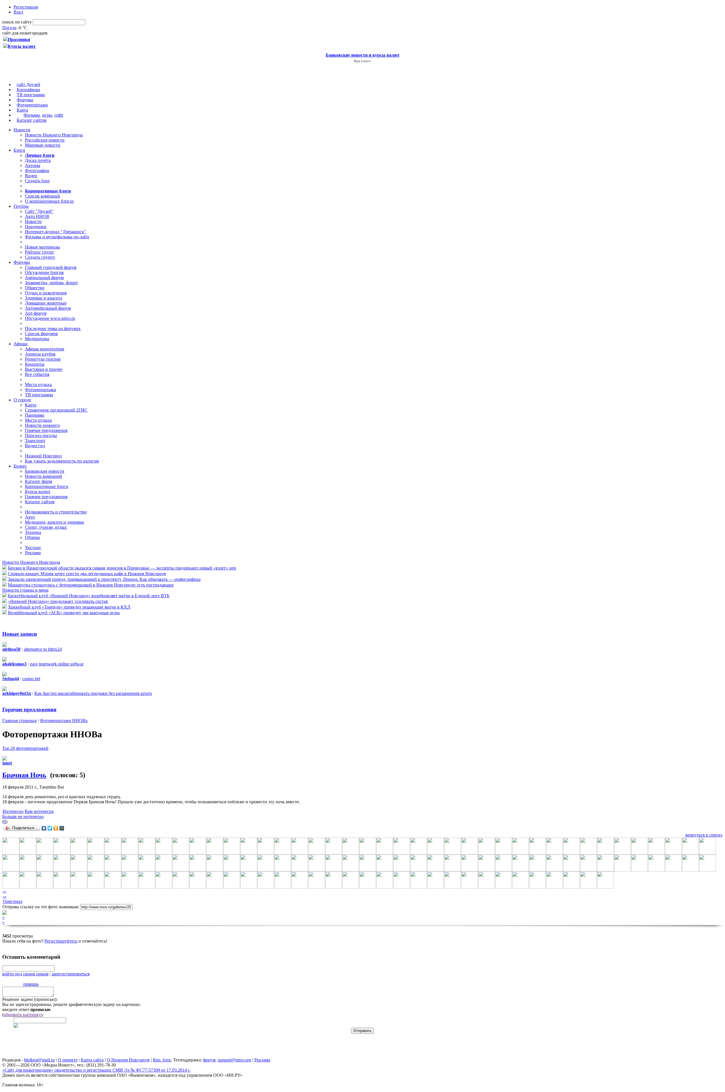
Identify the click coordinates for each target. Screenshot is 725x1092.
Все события (37, 374)
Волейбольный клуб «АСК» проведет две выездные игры (64, 612)
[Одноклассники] (56, 828)
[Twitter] (50, 828)
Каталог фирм (38, 481)
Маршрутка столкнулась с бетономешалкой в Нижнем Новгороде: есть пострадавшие (91, 585)
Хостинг (33, 547)
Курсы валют (37, 491)
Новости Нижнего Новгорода (54, 134)
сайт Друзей (28, 84)
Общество (34, 287)
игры (47, 115)
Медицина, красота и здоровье (54, 522)
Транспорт (35, 440)
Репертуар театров (43, 359)
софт (58, 115)
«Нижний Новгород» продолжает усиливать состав (58, 601)
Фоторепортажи (32, 104)
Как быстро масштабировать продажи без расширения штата (93, 693)
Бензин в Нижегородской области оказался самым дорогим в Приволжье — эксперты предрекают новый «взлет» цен (122, 568)
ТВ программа (31, 94)
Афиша (20, 343)
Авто (30, 517)
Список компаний (42, 196)
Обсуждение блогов (44, 272)
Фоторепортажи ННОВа (64, 720)
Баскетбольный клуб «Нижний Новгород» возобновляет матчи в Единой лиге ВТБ (88, 595)
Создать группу (40, 257)
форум (209, 1059)
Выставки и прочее (43, 369)
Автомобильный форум (48, 308)
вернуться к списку (704, 834)
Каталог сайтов (31, 120)
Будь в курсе (362, 61)
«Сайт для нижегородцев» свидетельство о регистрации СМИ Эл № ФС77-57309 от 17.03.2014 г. (96, 1070)
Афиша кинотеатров (44, 348)
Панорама (34, 415)
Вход (18, 12)
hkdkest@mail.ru (39, 1059)
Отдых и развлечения (46, 292)
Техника (33, 532)
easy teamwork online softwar (57, 663)
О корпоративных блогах (49, 201)
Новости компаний (43, 476)
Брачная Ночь (24, 775)
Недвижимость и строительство (56, 511)
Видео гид (35, 445)
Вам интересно (39, 811)
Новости (22, 129)
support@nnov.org (234, 1059)
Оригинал (12, 901)
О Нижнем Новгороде (128, 1059)
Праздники (35, 226)
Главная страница (19, 720)
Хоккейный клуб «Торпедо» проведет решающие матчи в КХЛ (69, 607)
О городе (22, 399)
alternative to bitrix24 (43, 649)
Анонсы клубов (40, 354)
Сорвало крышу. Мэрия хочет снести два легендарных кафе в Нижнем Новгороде (87, 573)
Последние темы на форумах (53, 328)
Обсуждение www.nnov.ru (50, 318)
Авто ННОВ (37, 216)
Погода (9, 27)
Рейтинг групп (39, 252)
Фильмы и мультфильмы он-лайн (57, 236)
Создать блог (37, 180)
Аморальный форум (44, 277)
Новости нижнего (42, 425)
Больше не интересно (23, 816)
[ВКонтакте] (44, 828)
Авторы (32, 165)
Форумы (25, 99)
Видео (31, 175)
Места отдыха (38, 384)
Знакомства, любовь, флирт (51, 282)
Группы (21, 206)
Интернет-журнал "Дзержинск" (55, 231)
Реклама (33, 552)
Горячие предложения (46, 430)
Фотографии (37, 170)
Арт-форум (35, 313)
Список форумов (41, 333)
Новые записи (19, 634)
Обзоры (32, 537)
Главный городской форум (50, 267)
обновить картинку (22, 1014)
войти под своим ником (25, 973)
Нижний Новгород (43, 455)
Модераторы (37, 338)
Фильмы (32, 115)
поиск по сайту (17, 22)
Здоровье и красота (43, 298)
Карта (22, 110)
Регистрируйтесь (60, 941)
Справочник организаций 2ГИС (56, 410)
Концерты (34, 364)
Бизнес (20, 466)
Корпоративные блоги (46, 486)
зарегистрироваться (70, 973)
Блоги (19, 150)
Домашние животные (46, 303)
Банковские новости (44, 471)
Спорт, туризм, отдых (46, 527)
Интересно (13, 811)
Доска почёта (38, 160)
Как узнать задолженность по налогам (62, 461)
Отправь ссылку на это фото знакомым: (41, 906)
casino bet (31, 678)
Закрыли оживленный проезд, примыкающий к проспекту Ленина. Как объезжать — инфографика (104, 579)
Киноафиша (28, 89)
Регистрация (26, 7)
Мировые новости (42, 145)
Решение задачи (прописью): (29, 999)
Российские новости (45, 140)
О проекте (68, 1059)
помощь (31, 984)
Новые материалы (42, 247)
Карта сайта (92, 1059)
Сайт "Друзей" (39, 211)
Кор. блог (162, 1059)
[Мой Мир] (62, 828)
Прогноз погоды (41, 435)
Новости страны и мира (25, 590)
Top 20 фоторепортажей (25, 748)
